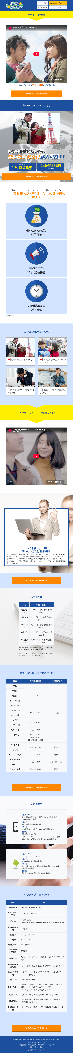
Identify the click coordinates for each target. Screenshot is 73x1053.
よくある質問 (42, 7)
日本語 (58, 7)
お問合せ (39, 1039)
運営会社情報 (17, 1039)
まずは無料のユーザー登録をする (36, 94)
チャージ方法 (42, 3)
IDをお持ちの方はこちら (58, 3)
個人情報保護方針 (29, 1039)
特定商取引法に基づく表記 (51, 1039)
